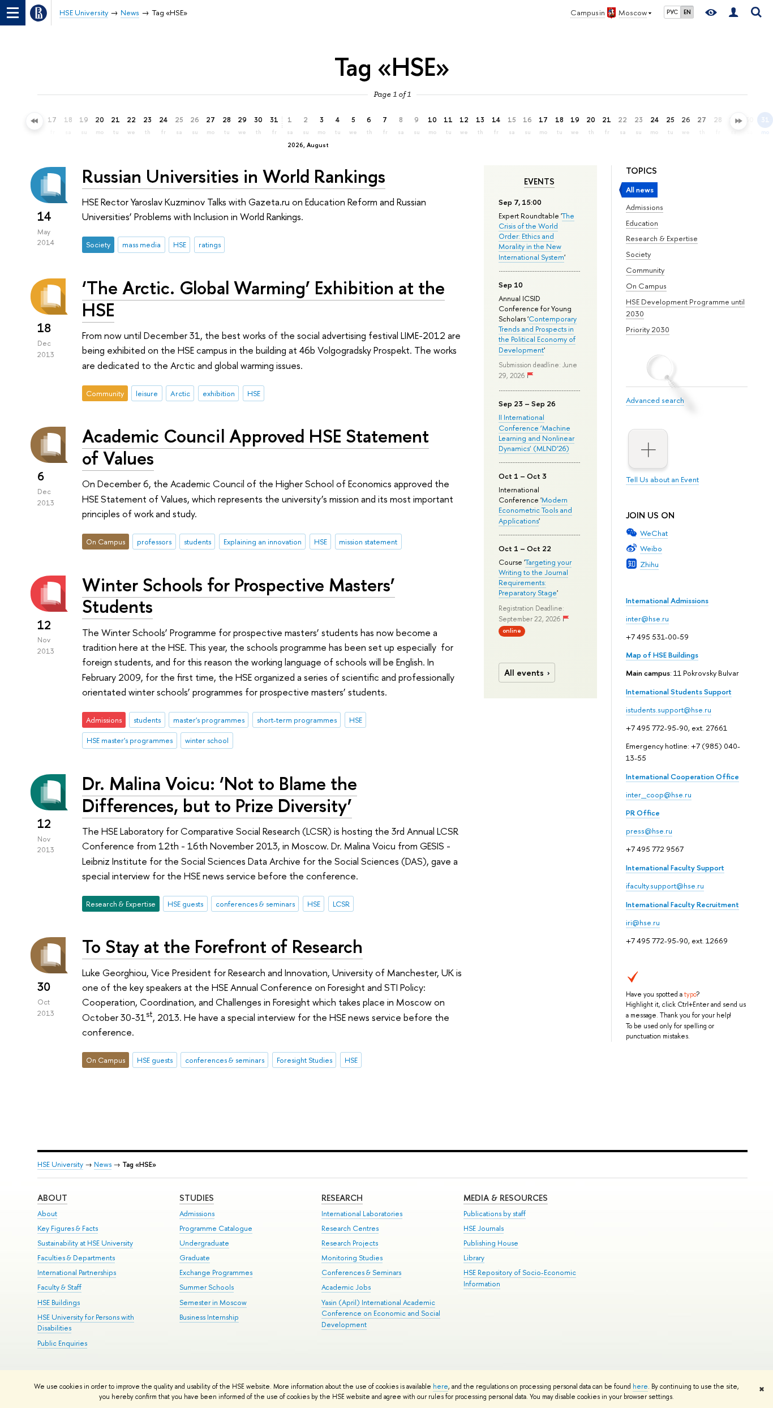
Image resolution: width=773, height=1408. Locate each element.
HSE (179, 244)
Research (342, 1198)
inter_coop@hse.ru (659, 794)
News (102, 1164)
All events (524, 673)
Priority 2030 (647, 329)
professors (154, 541)
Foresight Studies (304, 1060)
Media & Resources (505, 1198)
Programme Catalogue (215, 1228)
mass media (141, 244)
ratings (210, 244)
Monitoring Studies (352, 1258)
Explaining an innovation (263, 541)
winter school (207, 740)
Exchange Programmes (215, 1272)
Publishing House (490, 1243)
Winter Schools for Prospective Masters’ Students (238, 595)
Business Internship (209, 1317)
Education (642, 223)
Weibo (651, 548)
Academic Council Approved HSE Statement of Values (255, 446)
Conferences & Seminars (361, 1272)
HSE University (60, 1164)
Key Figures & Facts (67, 1228)
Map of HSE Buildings (662, 655)
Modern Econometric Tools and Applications (535, 510)
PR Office (643, 813)
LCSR (341, 904)
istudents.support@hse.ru (668, 710)
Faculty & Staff (59, 1287)
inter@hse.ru (647, 618)
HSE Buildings (58, 1302)
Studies (196, 1198)
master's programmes (208, 720)
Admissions (644, 207)
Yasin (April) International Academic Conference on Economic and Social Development (380, 1314)
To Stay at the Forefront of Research (222, 946)
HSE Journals (483, 1228)
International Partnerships (76, 1272)
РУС (672, 12)
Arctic (180, 393)
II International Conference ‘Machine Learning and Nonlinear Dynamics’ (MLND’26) (536, 432)
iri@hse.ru (643, 922)
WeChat (654, 533)
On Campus (646, 286)
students (197, 541)
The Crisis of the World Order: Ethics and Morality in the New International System (536, 236)
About (52, 1198)
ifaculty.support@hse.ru (665, 886)
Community (645, 270)
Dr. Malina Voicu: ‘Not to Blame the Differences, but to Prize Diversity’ (219, 794)
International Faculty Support (675, 867)
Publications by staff (494, 1213)
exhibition (219, 393)
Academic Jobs (346, 1287)
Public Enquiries (62, 1343)
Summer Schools (206, 1287)
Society (638, 254)
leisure (147, 393)
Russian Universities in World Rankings (233, 176)
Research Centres (350, 1228)
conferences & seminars (255, 904)
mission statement (368, 541)
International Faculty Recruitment (682, 904)
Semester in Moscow (213, 1302)
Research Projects (349, 1243)
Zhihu (649, 564)
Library (473, 1258)
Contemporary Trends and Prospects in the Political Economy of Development (538, 334)
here (440, 1386)
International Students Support (679, 691)
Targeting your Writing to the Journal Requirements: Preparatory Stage (535, 577)
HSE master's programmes (130, 740)
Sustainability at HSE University (85, 1243)
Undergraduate (204, 1243)
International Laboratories (361, 1213)
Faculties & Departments (76, 1258)
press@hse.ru (649, 831)
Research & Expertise (662, 238)
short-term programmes (297, 720)
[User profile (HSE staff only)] (733, 12)
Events (539, 181)
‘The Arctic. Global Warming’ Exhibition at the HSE (263, 298)
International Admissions (667, 600)
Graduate (194, 1258)
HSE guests (185, 904)
